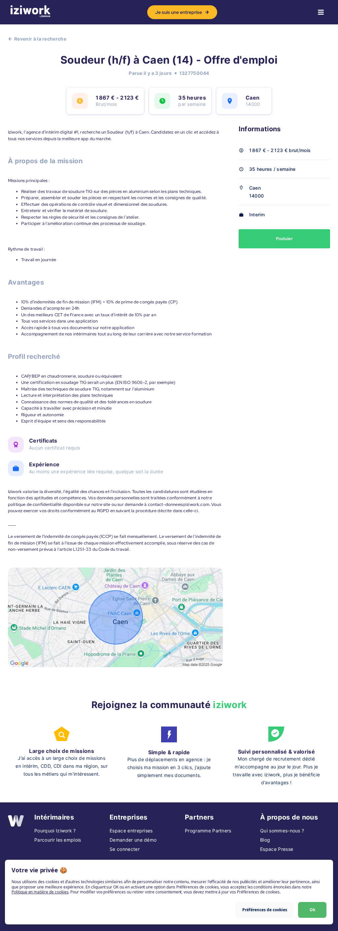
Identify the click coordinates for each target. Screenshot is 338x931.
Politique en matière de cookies (40, 892)
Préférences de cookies (264, 910)
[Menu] (320, 12)
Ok (312, 910)
